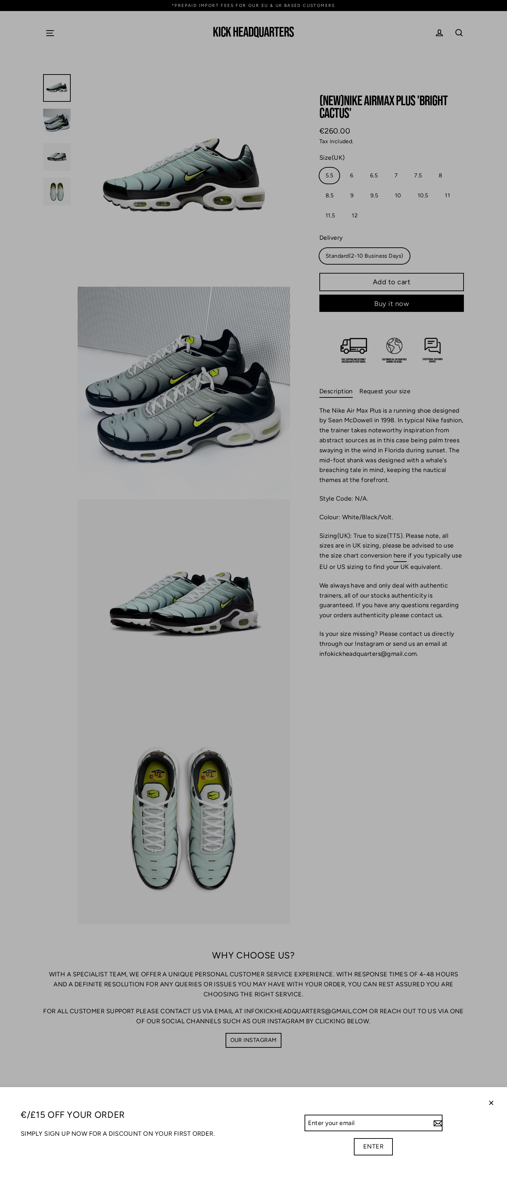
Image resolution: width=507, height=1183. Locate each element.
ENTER (373, 1146)
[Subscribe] (437, 1123)
